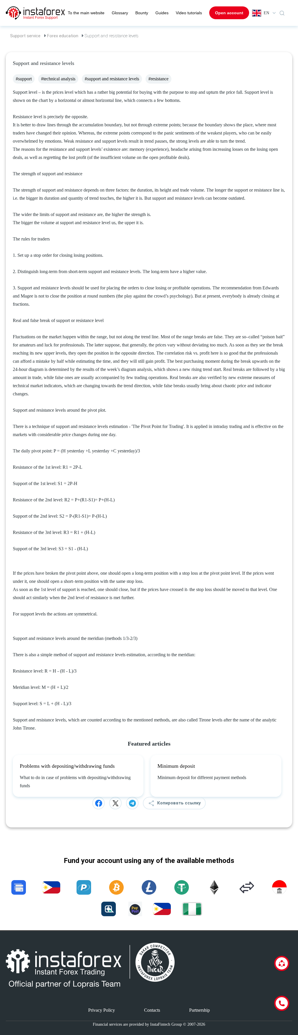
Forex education (62, 35)
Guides (161, 12)
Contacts (152, 1010)
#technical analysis (58, 78)
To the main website (86, 12)
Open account (229, 12)
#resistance (158, 78)
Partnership (199, 1010)
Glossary (120, 12)
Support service (25, 35)
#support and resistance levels (112, 78)
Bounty (141, 12)
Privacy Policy (101, 1010)
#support (24, 78)
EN (266, 13)
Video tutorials (189, 12)
